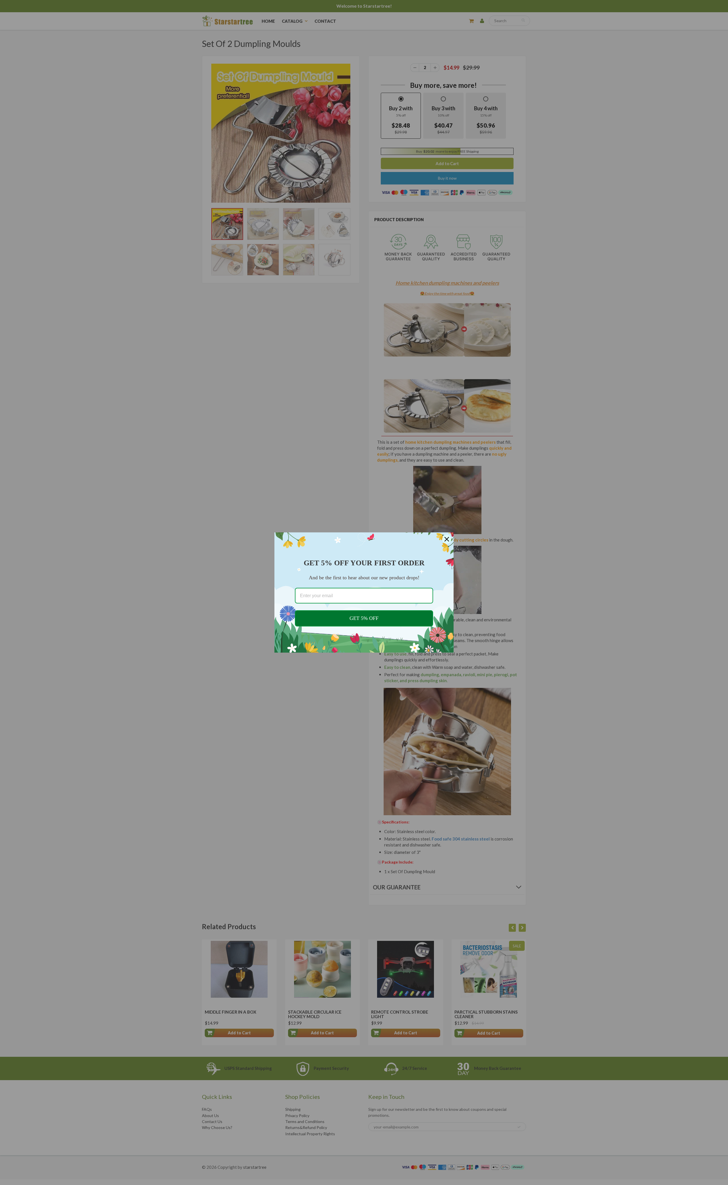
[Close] (447, 539)
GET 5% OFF (364, 618)
